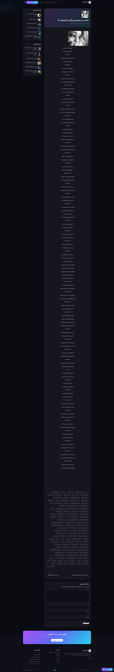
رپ (52, 555)
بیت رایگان (48, 2)
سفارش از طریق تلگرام (56, 640)
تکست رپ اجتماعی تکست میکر (72, 519)
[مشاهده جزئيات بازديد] (55, 670)
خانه (59, 2)
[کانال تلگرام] (90, 658)
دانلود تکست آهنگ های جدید (55, 550)
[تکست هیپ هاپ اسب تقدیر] (39, 32)
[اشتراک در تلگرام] (51, 566)
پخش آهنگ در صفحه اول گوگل (34, 659)
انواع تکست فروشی (84, 500)
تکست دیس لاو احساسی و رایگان (72, 514)
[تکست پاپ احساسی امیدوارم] (39, 24)
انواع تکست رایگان (84, 497)
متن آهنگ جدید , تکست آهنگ (54, 652)
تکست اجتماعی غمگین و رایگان (82, 508)
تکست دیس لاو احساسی (83, 514)
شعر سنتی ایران (84, 561)
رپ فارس (85, 558)
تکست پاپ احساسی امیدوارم (32, 23)
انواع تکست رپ (65, 497)
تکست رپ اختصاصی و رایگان (82, 530)
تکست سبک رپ (55, 536)
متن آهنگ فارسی (79, 563)
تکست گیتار (68, 539)
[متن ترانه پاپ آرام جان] (39, 20)
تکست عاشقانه (85, 539)
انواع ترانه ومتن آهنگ (83, 495)
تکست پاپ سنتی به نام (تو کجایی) (31, 62)
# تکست (66, 23)
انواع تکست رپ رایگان (57, 497)
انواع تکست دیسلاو (51, 495)
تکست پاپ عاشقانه (84, 511)
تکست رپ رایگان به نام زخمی (32, 58)
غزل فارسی (60, 561)
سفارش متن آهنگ (61, 558)
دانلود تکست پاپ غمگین (83, 552)
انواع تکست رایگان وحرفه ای (74, 497)
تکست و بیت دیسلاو (74, 544)
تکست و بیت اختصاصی (83, 544)
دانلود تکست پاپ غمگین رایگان (73, 552)
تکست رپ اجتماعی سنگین (83, 528)
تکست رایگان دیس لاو (74, 517)
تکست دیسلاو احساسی (83, 517)
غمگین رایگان (54, 561)
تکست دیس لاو (58, 511)
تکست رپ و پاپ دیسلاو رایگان (82, 536)
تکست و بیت (62, 541)
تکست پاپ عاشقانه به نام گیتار (32, 27)
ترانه (78, 500)
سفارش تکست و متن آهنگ (71, 558)
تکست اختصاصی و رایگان (71, 508)
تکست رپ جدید (73, 530)
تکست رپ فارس (77, 533)
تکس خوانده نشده (51, 500)
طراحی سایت (66, 561)
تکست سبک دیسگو (63, 536)
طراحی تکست (72, 561)
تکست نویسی (85, 541)
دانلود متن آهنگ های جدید (59, 555)
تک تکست (58, 500)
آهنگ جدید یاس (70, 492)
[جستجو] (24, 2)
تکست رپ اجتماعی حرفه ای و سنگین (81, 525)
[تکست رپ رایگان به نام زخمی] (39, 59)
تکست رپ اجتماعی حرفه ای (70, 522)
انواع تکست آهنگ (59, 495)
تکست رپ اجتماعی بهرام (83, 519)
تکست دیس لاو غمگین (61, 514)
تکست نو (57, 539)
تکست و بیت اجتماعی (54, 541)
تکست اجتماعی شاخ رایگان (73, 506)
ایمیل (87, 611)
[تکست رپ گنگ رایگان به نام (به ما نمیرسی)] (39, 54)
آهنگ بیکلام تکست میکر (79, 492)
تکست (51, 503)
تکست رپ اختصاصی (73, 528)
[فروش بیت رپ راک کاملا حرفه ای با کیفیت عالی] (39, 49)
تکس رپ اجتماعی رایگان (76, 503)
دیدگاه (88, 589)
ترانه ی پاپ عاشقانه (65, 500)
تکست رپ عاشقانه (84, 533)
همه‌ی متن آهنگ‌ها (36, 655)
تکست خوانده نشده (66, 511)
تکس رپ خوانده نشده (58, 503)
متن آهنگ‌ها (54, 2)
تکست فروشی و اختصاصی (76, 539)
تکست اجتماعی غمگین (63, 506)
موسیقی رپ (53, 563)
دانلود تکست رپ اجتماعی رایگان (60, 552)
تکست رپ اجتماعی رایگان (69, 525)
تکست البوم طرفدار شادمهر (61, 508)
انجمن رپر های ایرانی (56, 492)
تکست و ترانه (75, 547)
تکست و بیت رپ (58, 544)
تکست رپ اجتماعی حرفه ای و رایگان (58, 522)
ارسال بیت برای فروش (36, 657)
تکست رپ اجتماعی (53, 517)
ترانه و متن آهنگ (73, 500)
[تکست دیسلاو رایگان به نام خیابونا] (39, 67)
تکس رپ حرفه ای (66, 503)
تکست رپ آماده (60, 517)
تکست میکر (62, 539)
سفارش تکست (80, 558)
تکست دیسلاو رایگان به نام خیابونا (31, 66)
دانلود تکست (64, 550)
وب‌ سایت (87, 617)
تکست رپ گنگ (69, 533)
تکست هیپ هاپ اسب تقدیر (32, 32)
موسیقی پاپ (59, 563)
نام (88, 605)
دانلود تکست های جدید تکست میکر (72, 555)
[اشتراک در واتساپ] (48, 566)
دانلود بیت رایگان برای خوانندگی (82, 550)
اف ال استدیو (64, 492)
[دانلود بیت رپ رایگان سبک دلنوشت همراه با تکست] (39, 72)
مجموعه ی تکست (71, 563)
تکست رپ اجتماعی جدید (61, 519)
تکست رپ (67, 517)
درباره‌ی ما (42, 2)
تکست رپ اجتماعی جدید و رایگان (82, 522)
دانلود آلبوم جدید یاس (67, 547)
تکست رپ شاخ (57, 530)
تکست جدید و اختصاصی (75, 511)
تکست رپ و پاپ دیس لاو (61, 533)
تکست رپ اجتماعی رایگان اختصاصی (57, 525)
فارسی (49, 561)
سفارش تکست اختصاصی (31, 2)
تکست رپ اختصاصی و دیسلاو (63, 528)
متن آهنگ (85, 563)
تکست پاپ (52, 508)
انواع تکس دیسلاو (67, 495)
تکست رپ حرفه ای (65, 530)
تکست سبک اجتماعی (72, 536)
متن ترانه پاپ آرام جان (33, 19)
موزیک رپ (64, 563)
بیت (59, 663)
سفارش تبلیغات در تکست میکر (35, 663)
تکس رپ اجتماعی (84, 503)
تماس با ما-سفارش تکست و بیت (34, 661)
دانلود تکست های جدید (83, 555)
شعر (55, 558)
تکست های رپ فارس (69, 541)
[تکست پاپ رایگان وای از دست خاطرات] (39, 15)
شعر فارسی (78, 561)
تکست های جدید (78, 541)
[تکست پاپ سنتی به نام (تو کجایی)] (39, 63)
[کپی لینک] (54, 566)
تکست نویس (51, 539)
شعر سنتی (51, 558)
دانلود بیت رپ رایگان (71, 550)
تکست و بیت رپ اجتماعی (83, 547)
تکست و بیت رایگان (66, 544)
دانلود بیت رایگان (59, 547)
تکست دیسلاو (53, 514)
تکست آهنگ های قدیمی (83, 506)
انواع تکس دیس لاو (75, 495)
